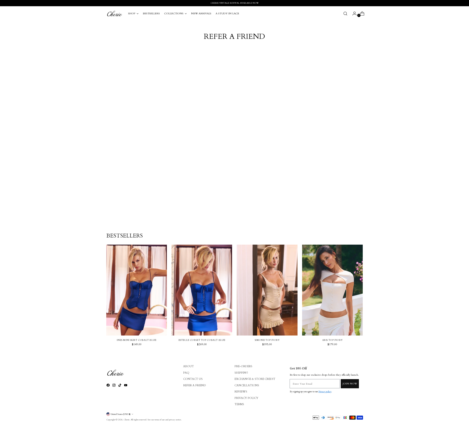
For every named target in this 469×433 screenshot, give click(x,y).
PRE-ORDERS (243, 366)
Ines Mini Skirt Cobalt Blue (136, 340)
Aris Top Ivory (332, 340)
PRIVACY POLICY (246, 398)
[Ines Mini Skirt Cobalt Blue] (136, 290)
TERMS (239, 404)
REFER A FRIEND (194, 385)
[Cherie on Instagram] (114, 385)
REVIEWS (240, 391)
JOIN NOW (350, 383)
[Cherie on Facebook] (108, 385)
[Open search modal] (345, 13)
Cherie (127, 419)
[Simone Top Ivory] (267, 290)
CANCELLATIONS (246, 385)
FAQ (186, 373)
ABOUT (188, 366)
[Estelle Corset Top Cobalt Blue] (201, 290)
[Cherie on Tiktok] (120, 385)
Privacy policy (324, 391)
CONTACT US (193, 379)
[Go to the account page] (353, 13)
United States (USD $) (121, 414)
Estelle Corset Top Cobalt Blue (202, 340)
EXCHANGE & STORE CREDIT (254, 379)
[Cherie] (114, 13)
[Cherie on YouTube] (126, 385)
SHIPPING (241, 373)
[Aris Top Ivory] (332, 290)
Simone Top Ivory (267, 340)
